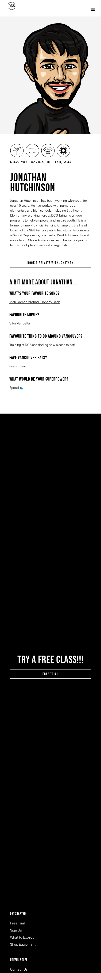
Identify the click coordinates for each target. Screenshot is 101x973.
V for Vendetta (19, 323)
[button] (93, 9)
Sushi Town (17, 366)
